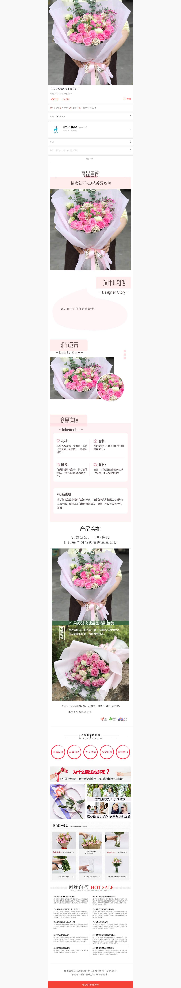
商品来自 (70, 127)
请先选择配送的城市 (90, 984)
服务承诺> (82, 127)
